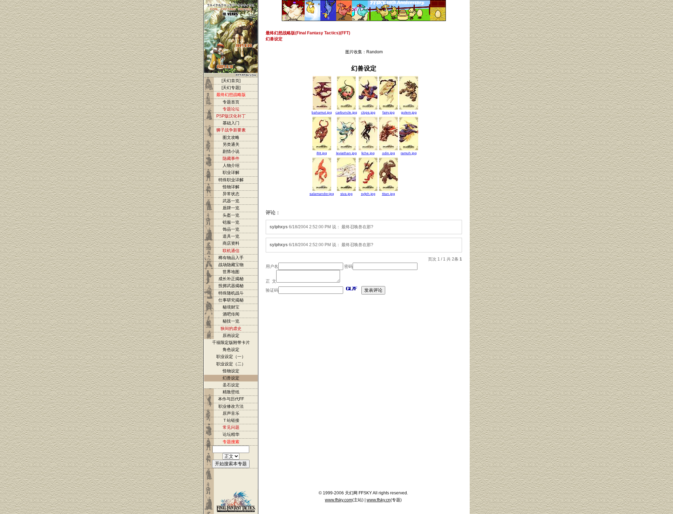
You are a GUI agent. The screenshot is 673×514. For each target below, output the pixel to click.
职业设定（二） (231, 363)
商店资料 (231, 243)
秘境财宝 (231, 307)
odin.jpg (388, 153)
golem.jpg (409, 112)
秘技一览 (231, 321)
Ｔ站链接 (231, 420)
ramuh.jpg (409, 153)
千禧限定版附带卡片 (231, 342)
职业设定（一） (231, 356)
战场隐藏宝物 (231, 264)
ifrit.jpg (322, 153)
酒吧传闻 (231, 314)
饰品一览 (231, 229)
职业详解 (231, 172)
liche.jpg (368, 153)
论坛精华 (231, 434)
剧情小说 (231, 151)
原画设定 (231, 335)
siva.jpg (346, 194)
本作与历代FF (231, 399)
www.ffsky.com (338, 500)
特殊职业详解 (231, 179)
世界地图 (231, 271)
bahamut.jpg (322, 112)
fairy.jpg (388, 112)
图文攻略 (231, 137)
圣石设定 (231, 385)
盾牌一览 (231, 207)
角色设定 (231, 349)
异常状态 (231, 193)
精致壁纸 (231, 392)
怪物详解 (231, 186)
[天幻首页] (231, 80)
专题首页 (231, 102)
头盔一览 (231, 215)
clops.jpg (368, 112)
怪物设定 (231, 370)
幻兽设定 (231, 378)
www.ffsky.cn (378, 500)
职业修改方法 (231, 406)
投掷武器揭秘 (231, 285)
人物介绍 (231, 165)
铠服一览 (231, 222)
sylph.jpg (368, 194)
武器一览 (231, 200)
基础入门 (231, 123)
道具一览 (231, 236)
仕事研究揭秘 (231, 300)
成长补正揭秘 (231, 278)
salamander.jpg (322, 194)
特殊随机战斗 (231, 293)
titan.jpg (388, 194)
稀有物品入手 (231, 257)
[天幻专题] (231, 87)
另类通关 (231, 144)
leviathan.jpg (346, 153)
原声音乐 (231, 413)
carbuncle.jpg (346, 112)
